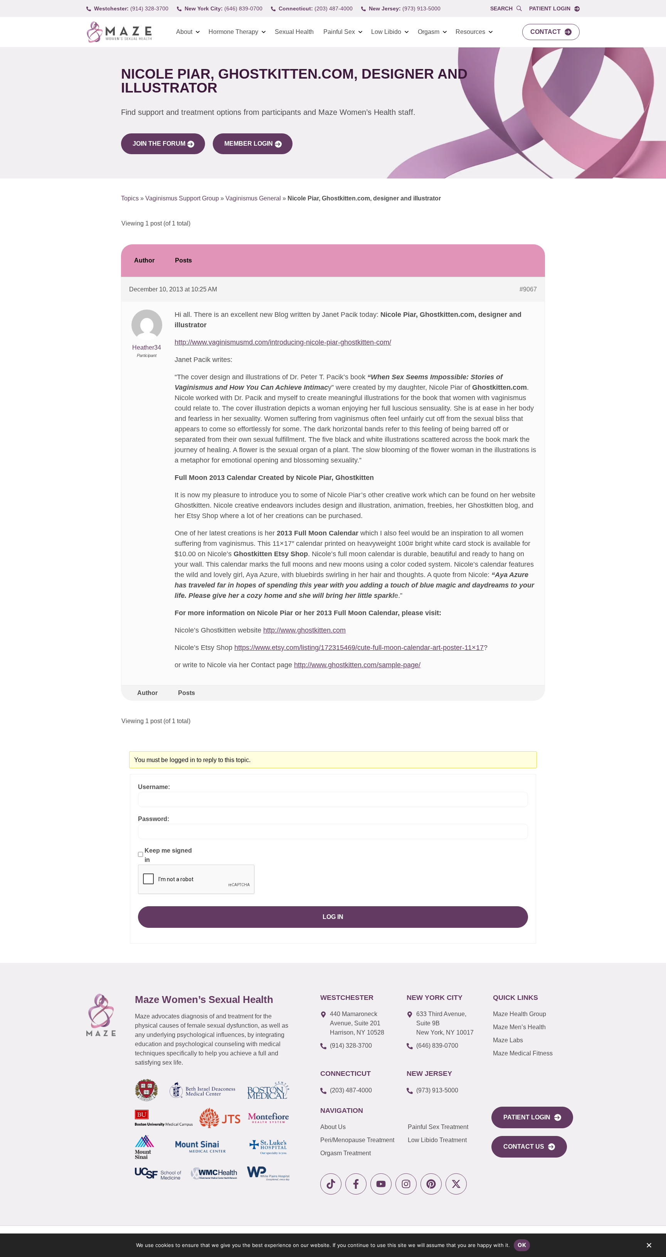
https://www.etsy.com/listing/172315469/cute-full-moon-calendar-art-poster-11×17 (359, 647)
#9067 (528, 289)
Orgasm (428, 32)
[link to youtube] (381, 1184)
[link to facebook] (356, 1184)
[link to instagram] (406, 1184)
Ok (522, 1245)
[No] (648, 1247)
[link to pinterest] (431, 1184)
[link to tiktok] (330, 1184)
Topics (130, 198)
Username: (154, 787)
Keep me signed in (168, 855)
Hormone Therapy (233, 32)
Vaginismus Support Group (182, 198)
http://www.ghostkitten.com (304, 630)
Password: (153, 819)
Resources (470, 32)
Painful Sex (339, 32)
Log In (333, 917)
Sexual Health (294, 32)
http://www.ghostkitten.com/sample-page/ (357, 665)
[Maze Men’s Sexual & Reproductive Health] (101, 1015)
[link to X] (456, 1184)
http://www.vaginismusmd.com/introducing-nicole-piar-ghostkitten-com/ (283, 342)
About (184, 32)
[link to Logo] (118, 32)
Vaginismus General (253, 198)
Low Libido (386, 32)
